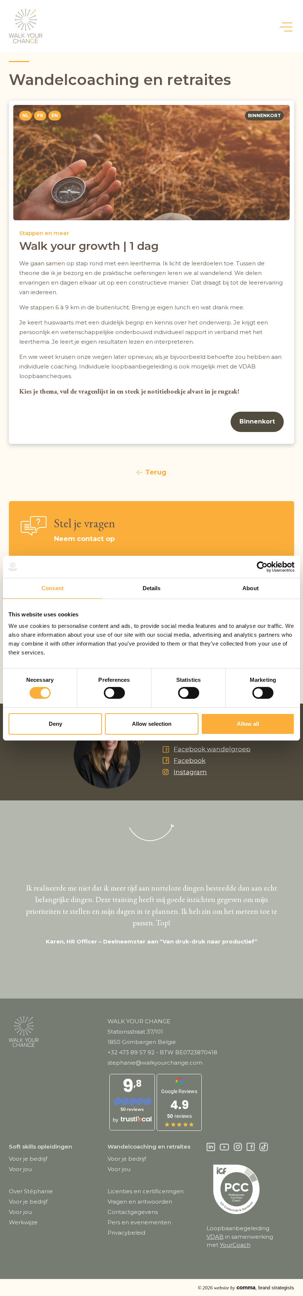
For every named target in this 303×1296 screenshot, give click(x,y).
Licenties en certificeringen (146, 1191)
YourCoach (235, 1244)
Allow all (248, 724)
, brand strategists (246, 1287)
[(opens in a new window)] (211, 1147)
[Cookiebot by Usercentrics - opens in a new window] (262, 566)
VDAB (215, 1236)
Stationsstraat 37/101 (135, 1031)
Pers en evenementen (139, 1222)
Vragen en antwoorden (140, 1201)
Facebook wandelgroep (212, 749)
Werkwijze (23, 1222)
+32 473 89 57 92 (131, 1052)
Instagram (190, 772)
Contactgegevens (133, 1211)
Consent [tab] (52, 588)
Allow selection (151, 724)
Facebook (189, 760)
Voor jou (20, 1169)
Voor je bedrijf (28, 1158)
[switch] (114, 693)
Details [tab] (152, 588)
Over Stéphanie (31, 1191)
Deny (55, 724)
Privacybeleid (126, 1232)
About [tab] (250, 588)
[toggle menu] (286, 26)
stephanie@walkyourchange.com (155, 1062)
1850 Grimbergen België (142, 1041)
